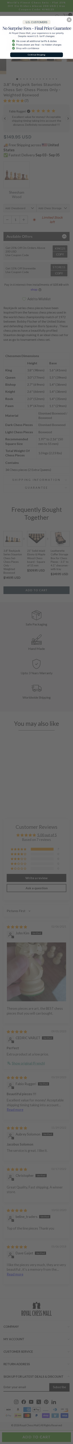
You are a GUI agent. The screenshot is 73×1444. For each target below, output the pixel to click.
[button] (69, 19)
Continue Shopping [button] (36, 54)
